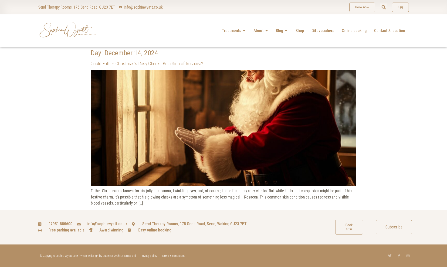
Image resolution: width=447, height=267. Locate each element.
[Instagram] (408, 255)
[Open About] (266, 30)
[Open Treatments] (244, 30)
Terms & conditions (173, 255)
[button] (383, 7)
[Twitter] (390, 255)
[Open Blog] (286, 30)
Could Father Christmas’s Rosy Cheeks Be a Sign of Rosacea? (147, 63)
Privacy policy (149, 255)
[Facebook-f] (399, 255)
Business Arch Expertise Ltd (119, 255)
